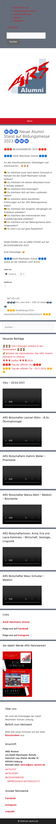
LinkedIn (10, 811)
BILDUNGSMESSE (14, 777)
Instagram (23, 635)
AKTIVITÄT (10, 769)
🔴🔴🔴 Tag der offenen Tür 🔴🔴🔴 (22, 364)
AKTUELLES (13, 298)
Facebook (23, 628)
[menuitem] (31, 38)
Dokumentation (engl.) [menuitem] (24, 11)
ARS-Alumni (28, 104)
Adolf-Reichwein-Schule (16, 622)
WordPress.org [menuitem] (21, 7)
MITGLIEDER (11, 773)
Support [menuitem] (17, 17)
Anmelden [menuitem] (13, 27)
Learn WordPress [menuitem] (22, 14)
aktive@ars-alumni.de (33, 764)
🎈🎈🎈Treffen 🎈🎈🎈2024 (18, 360)
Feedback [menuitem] (18, 20)
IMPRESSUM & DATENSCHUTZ (23, 781)
